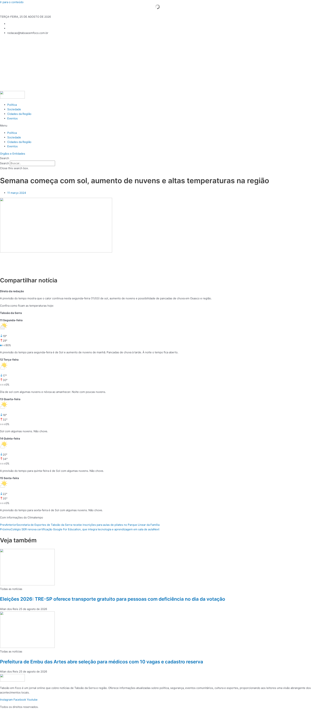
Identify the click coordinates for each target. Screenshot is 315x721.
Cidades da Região (19, 114)
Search (4, 163)
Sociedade (14, 109)
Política (12, 104)
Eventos (12, 118)
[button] (157, 125)
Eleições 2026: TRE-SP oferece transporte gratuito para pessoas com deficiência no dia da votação (112, 599)
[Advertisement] (157, 63)
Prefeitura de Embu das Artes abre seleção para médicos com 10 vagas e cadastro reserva (101, 661)
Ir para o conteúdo (12, 2)
